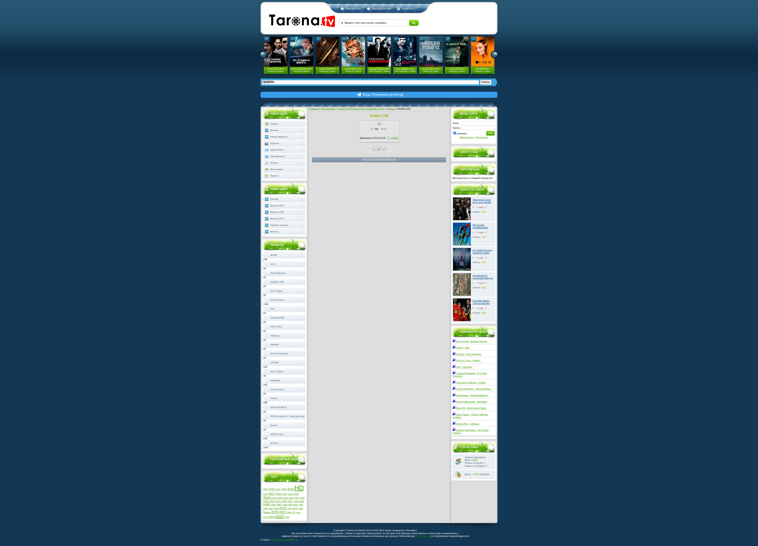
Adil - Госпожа (464, 367)
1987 (270, 508)
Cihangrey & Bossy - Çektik (471, 382)
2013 (266, 489)
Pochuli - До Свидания (469, 354)
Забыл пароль (466, 137)
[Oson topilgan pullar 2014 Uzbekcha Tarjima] (405, 51)
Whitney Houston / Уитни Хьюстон (287, 416)
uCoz (295, 539)
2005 (279, 498)
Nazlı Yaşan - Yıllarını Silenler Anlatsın (470, 416)
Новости (274, 176)
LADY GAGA (276, 327)
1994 (273, 505)
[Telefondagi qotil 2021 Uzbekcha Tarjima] (301, 51)
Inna (272, 309)
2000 (276, 508)
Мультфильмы (277, 156)
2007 (296, 498)
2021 (282, 512)
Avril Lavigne (276, 291)
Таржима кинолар (279, 225)
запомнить (462, 134)
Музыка (274, 163)
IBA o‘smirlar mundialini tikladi (480, 226)
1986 (265, 508)
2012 (272, 501)
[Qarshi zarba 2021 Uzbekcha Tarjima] (353, 51)
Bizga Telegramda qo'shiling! (383, 94)
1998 (300, 508)
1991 (284, 494)
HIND (266, 504)
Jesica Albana (276, 371)
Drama (267, 512)
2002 (296, 494)
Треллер (274, 199)
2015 (272, 489)
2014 (279, 494)
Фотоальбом (328, 109)
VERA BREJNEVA (278, 407)
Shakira (391, 109)
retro (298, 512)
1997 (279, 504)
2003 (295, 508)
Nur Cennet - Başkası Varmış (472, 341)
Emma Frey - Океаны (468, 424)
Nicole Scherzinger (279, 353)
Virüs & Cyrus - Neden (468, 360)
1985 (295, 505)
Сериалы (274, 143)
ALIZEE (273, 255)
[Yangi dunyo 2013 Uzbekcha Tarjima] (276, 51)
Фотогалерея (276, 169)
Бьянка (274, 425)
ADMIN (394, 138)
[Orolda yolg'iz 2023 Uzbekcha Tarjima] (431, 51)
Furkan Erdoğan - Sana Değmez (474, 389)
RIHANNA (275, 381)
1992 (289, 508)
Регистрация (482, 137)
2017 (272, 494)
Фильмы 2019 (277, 206)
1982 (290, 498)
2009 (266, 501)
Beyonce (274, 443)
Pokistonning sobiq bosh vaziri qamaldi (482, 201)
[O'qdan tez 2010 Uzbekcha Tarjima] (457, 51)
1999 (296, 501)
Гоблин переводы (279, 137)
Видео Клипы (277, 150)
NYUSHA (274, 363)
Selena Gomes (277, 389)
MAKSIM (274, 345)
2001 (290, 501)
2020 (274, 512)
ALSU (273, 264)
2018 (266, 498)
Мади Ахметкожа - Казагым (472, 401)
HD (299, 488)
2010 (278, 501)
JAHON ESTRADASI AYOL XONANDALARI (361, 109)
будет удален (422, 536)
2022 (279, 516)
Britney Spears (277, 300)
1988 (284, 505)
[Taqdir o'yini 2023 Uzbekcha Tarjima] (327, 51)
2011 (278, 489)
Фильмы (274, 130)
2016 (290, 489)
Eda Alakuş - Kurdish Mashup (472, 395)
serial (290, 494)
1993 (265, 494)
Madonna (275, 336)
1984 (302, 498)
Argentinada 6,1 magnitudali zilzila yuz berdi (483, 278)
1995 (285, 498)
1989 (301, 501)
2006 (284, 501)
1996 (289, 512)
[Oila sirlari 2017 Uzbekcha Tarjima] (482, 51)
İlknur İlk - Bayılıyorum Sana (471, 408)
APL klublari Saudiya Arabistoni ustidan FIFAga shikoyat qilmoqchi (482, 254)
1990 (290, 505)
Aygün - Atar (463, 347)
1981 (300, 505)
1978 (265, 517)
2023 (271, 517)
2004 (273, 498)
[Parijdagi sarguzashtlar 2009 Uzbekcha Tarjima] (379, 51)
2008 (284, 489)
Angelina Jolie (277, 282)
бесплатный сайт (280, 539)
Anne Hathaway (278, 273)
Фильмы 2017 (277, 219)
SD (293, 512)
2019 (282, 508)
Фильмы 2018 (277, 212)
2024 (287, 517)
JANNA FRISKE (277, 318)
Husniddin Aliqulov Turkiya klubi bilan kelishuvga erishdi (481, 303)
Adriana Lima (276, 434)
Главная (313, 109)
